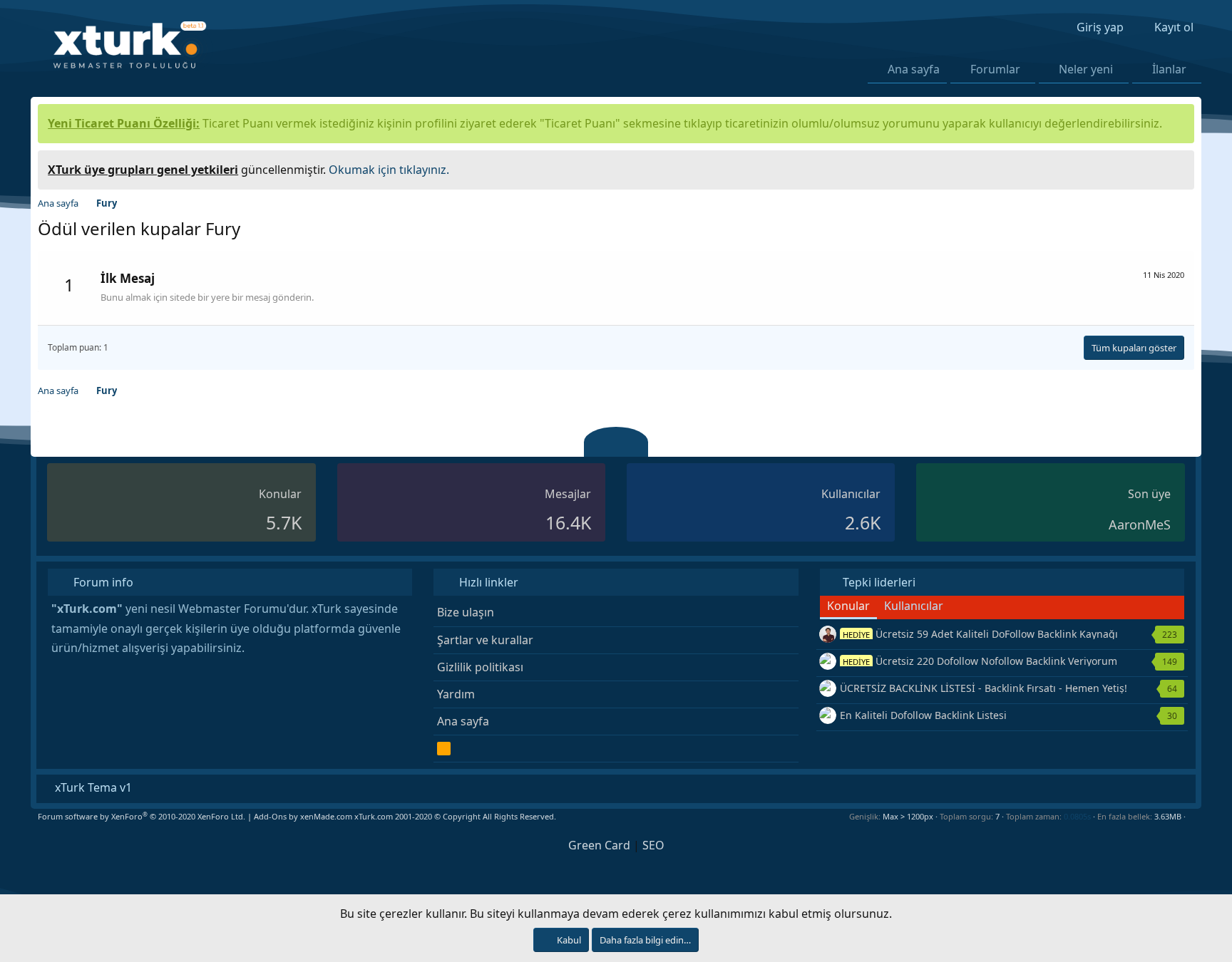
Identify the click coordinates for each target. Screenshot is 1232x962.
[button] (1029, 69)
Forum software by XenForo (141, 816)
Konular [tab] (848, 606)
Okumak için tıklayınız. (389, 169)
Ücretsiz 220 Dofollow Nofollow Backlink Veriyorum (980, 661)
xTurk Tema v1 (92, 787)
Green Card (599, 845)
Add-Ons (270, 816)
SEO (653, 845)
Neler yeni (1086, 69)
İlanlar (1169, 69)
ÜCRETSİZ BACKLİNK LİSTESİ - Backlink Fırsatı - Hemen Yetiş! (983, 688)
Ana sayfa (914, 69)
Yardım (456, 694)
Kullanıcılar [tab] (913, 606)
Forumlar (995, 69)
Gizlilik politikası (480, 667)
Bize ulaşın (465, 612)
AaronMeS (1140, 524)
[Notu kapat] (1178, 167)
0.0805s (1077, 816)
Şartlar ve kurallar (485, 640)
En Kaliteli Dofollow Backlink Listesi (923, 715)
